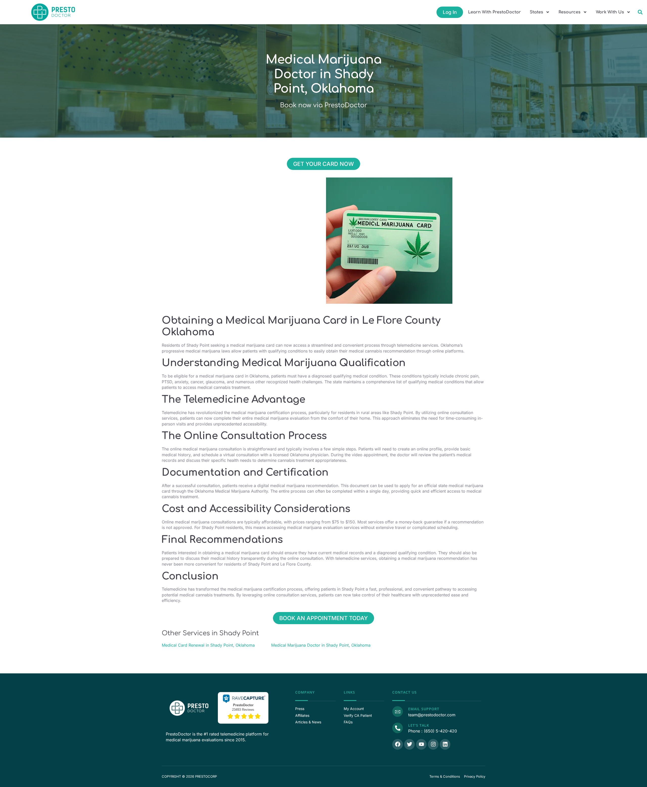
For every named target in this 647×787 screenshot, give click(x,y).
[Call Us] (397, 728)
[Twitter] (409, 744)
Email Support (423, 708)
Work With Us (610, 12)
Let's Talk (418, 725)
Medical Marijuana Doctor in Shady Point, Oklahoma (321, 645)
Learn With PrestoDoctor (494, 12)
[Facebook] (397, 744)
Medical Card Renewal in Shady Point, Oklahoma (208, 645)
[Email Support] (397, 711)
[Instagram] (433, 744)
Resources (570, 12)
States (536, 12)
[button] (640, 12)
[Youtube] (421, 744)
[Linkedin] (445, 744)
